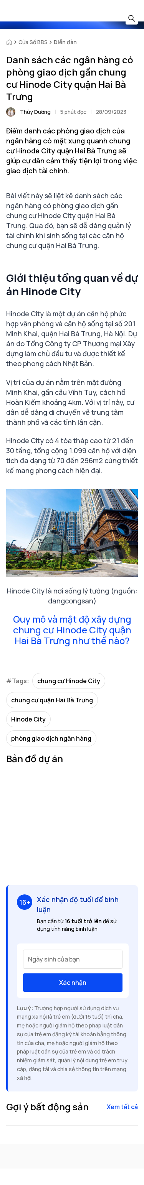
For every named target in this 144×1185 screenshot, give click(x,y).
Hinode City (28, 719)
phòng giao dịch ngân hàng (51, 738)
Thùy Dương (35, 111)
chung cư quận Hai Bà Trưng (52, 700)
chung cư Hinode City (68, 681)
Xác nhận (72, 982)
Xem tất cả (122, 1107)
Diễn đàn (65, 42)
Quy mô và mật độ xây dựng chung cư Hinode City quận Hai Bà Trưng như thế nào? (72, 630)
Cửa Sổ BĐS (33, 42)
